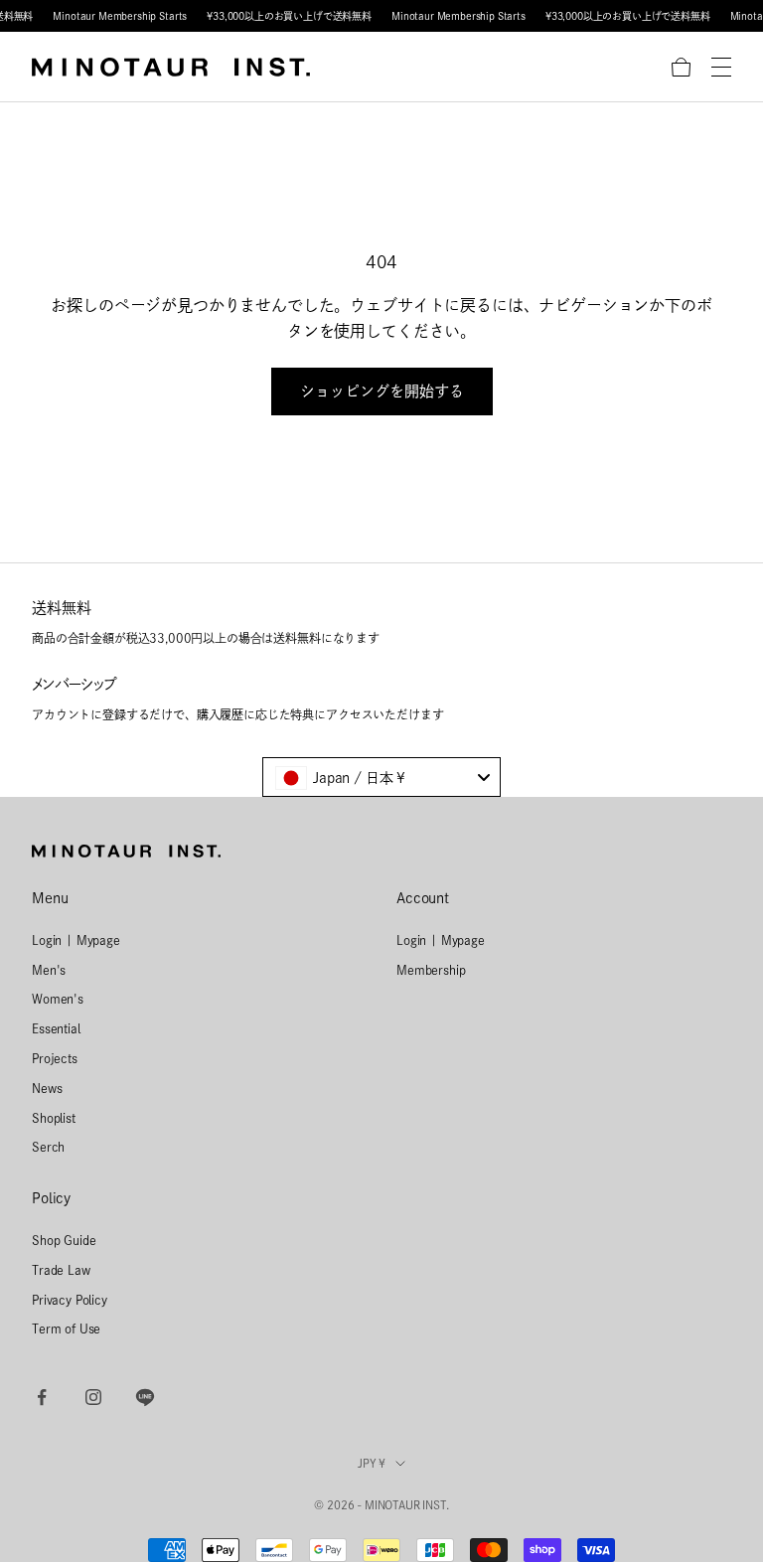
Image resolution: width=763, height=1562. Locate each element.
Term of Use (66, 1328)
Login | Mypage (76, 940)
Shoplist (54, 1118)
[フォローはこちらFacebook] (42, 1397)
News (47, 1088)
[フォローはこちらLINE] (145, 1397)
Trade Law (61, 1270)
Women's (57, 999)
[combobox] (381, 777)
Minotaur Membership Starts (120, 16)
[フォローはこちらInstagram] (93, 1397)
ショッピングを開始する (382, 391)
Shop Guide (63, 1240)
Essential (56, 1028)
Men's (49, 970)
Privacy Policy (69, 1300)
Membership (430, 970)
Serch (48, 1147)
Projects (54, 1058)
